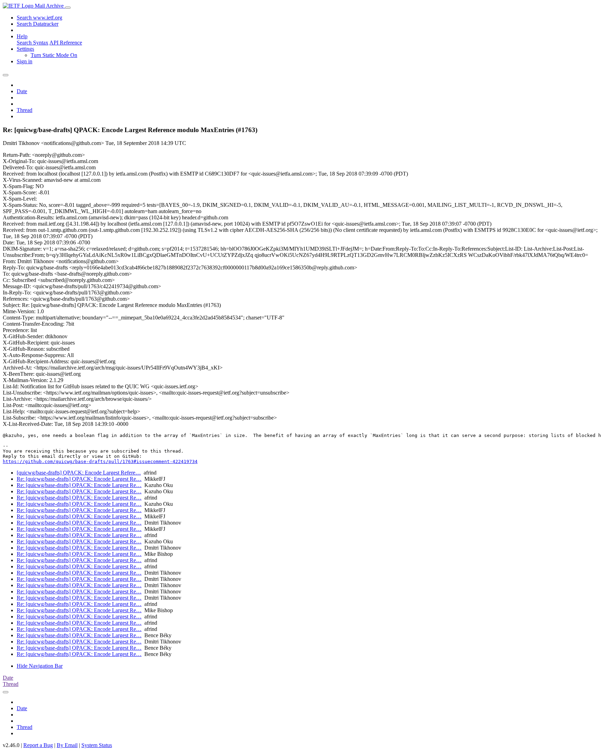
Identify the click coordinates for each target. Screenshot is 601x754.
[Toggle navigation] (68, 8)
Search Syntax (32, 43)
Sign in (24, 61)
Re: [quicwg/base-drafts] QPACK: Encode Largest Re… (79, 479)
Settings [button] (25, 49)
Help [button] (22, 36)
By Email (67, 745)
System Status (96, 745)
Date (22, 91)
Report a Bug (38, 745)
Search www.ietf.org (39, 18)
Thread (24, 110)
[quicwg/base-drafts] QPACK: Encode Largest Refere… (79, 473)
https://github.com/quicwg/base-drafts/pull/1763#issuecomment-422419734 (100, 461)
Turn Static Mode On (54, 55)
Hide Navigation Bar (40, 666)
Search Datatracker (37, 24)
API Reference (65, 43)
